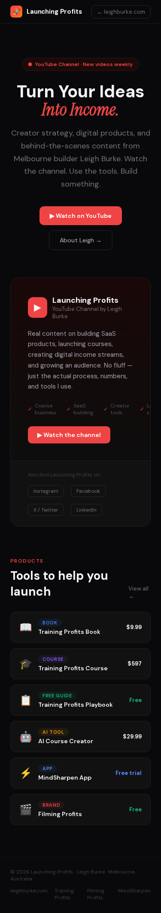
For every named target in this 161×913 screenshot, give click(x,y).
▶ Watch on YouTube (81, 216)
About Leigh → (81, 240)
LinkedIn (86, 509)
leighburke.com (29, 890)
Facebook (88, 491)
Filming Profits (95, 894)
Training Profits (64, 894)
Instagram (45, 491)
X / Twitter (45, 509)
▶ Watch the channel (69, 435)
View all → (138, 592)
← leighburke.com (121, 11)
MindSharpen (134, 890)
